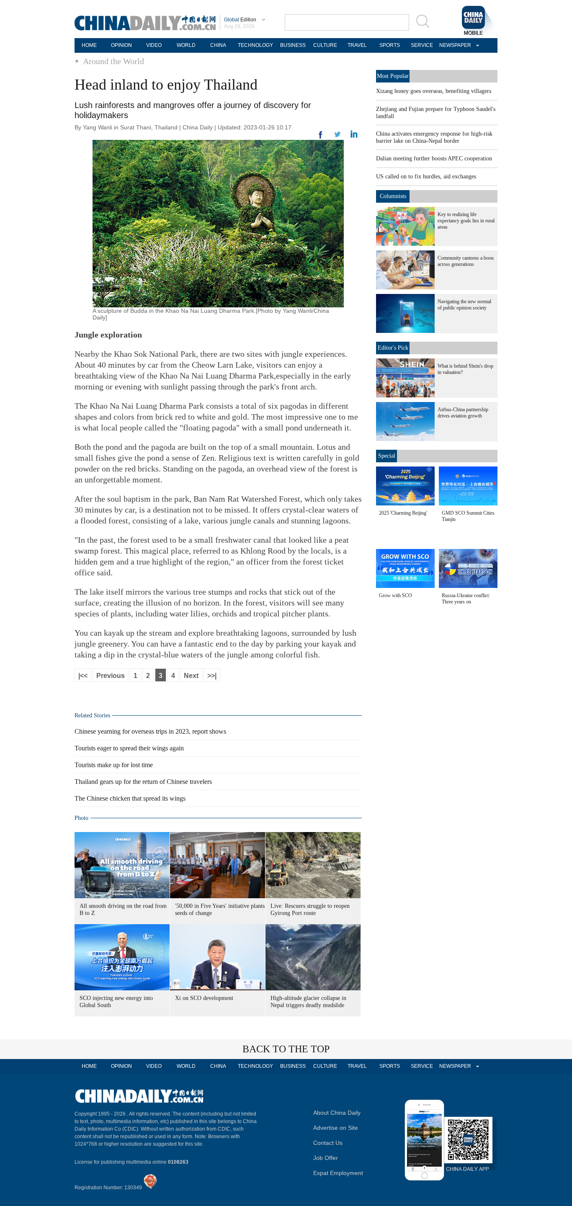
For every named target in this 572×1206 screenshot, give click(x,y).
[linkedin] (337, 137)
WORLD (186, 45)
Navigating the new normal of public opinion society (464, 305)
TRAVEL (357, 45)
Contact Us (328, 1142)
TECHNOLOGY (255, 45)
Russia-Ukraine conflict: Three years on (466, 599)
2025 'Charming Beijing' (403, 513)
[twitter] (354, 136)
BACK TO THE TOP (286, 1049)
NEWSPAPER (454, 45)
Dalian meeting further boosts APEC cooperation (434, 158)
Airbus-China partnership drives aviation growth (463, 413)
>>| (211, 675)
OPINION (121, 45)
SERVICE (422, 45)
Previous (110, 675)
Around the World (113, 61)
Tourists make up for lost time (114, 764)
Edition (240, 20)
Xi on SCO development (204, 998)
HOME (89, 45)
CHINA (218, 45)
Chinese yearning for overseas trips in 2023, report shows (150, 731)
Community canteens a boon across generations (466, 261)
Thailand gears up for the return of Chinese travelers (143, 781)
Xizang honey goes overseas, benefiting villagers (433, 91)
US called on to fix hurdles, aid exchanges (426, 176)
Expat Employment (338, 1173)
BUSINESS (293, 45)
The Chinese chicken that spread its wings (130, 798)
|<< (83, 675)
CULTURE (325, 45)
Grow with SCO (395, 595)
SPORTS (389, 45)
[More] (321, 138)
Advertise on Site (335, 1127)
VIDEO (154, 45)
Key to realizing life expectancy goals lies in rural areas (466, 220)
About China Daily (337, 1112)
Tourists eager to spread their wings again (129, 748)
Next (191, 675)
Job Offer (325, 1157)
